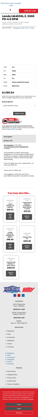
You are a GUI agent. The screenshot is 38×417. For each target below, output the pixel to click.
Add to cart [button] (10, 216)
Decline (19, 408)
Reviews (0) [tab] (8, 141)
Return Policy (11, 371)
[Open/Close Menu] (30, 4)
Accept (19, 404)
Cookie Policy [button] (25, 397)
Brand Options (7, 102)
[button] (19, 351)
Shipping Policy (11, 129)
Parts (9, 22)
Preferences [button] (30, 399)
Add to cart (19, 114)
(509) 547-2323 (19, 309)
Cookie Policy (11, 381)
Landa (21, 22)
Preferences (19, 412)
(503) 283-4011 (19, 318)
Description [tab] (8, 137)
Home (4, 22)
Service (9, 343)
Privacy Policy (11, 378)
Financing (10, 347)
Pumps (15, 22)
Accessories (11, 337)
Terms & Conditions (13, 384)
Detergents (10, 340)
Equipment (10, 331)
